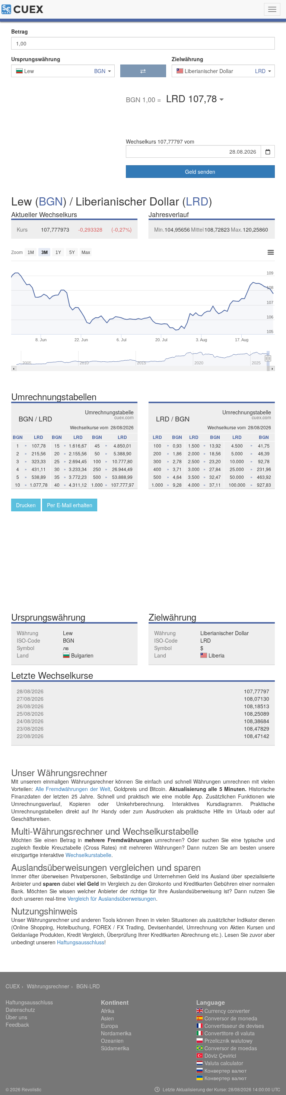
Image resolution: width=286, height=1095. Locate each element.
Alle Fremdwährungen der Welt (73, 789)
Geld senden (200, 171)
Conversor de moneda (230, 1018)
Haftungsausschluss (80, 942)
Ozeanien (112, 1040)
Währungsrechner (48, 986)
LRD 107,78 (192, 98)
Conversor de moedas (230, 1048)
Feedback (17, 1024)
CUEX (13, 986)
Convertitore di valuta (229, 1033)
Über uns (16, 1017)
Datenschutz (20, 1009)
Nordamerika (116, 1033)
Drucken (26, 505)
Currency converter (226, 1010)
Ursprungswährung (35, 59)
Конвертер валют (225, 1070)
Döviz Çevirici (219, 1055)
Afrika (107, 1010)
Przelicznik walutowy (227, 1040)
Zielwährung (187, 59)
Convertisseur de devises (233, 1025)
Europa (109, 1025)
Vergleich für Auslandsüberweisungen (111, 898)
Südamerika (115, 1048)
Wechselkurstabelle (88, 855)
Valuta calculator (223, 1063)
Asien (107, 1018)
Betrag (19, 31)
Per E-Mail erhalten (69, 505)
